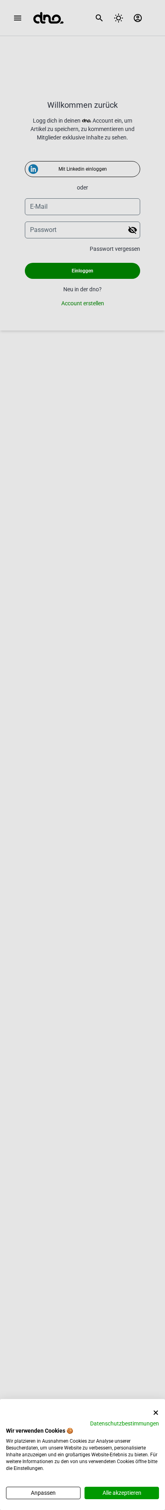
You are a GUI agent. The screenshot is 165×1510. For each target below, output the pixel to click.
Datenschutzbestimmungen (124, 1423)
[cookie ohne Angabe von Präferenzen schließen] (156, 1413)
